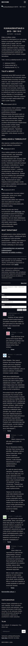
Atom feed (23, 283)
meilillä (16, 264)
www (3, 305)
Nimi (3, 295)
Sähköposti (5, 300)
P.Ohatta (13, 332)
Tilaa (23, 631)
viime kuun (18, 211)
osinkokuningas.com (14, 313)
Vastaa (9, 328)
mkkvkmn (5, 2)
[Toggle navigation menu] (24, 2)
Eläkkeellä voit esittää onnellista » (12, 252)
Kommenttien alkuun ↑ (9, 592)
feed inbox (4, 638)
